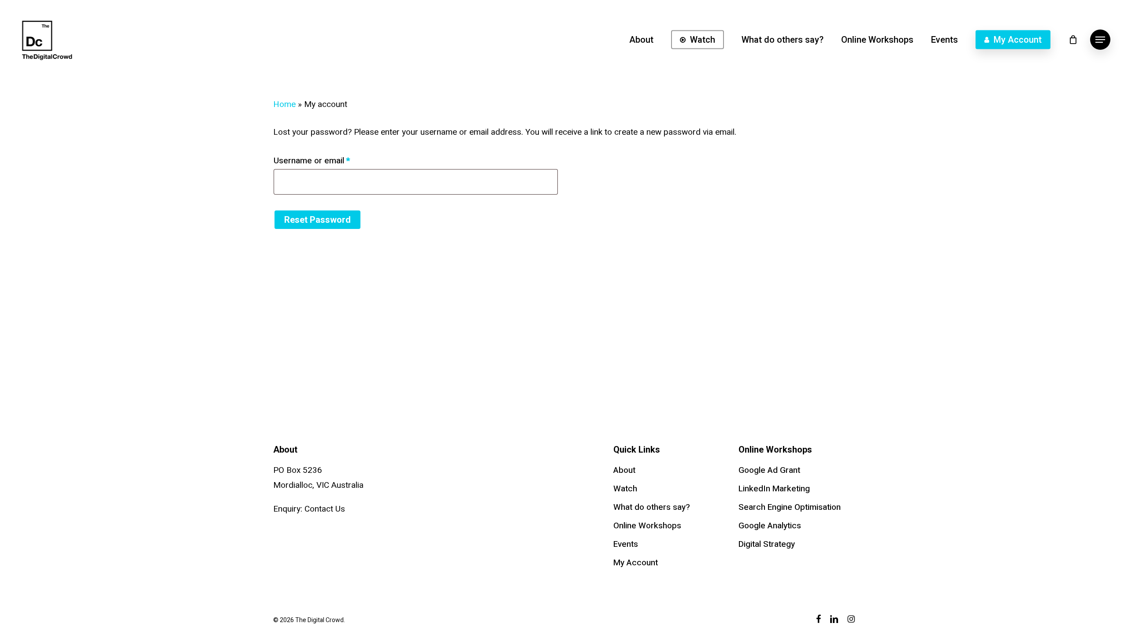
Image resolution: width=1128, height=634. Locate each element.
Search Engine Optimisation (789, 507)
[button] (1100, 39)
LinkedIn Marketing (774, 489)
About (624, 470)
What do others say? (651, 507)
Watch (625, 489)
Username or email (328, 160)
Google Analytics (769, 526)
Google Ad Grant (769, 470)
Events (625, 544)
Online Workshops (647, 526)
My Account (635, 563)
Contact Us (324, 509)
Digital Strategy (766, 544)
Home (284, 104)
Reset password (317, 219)
